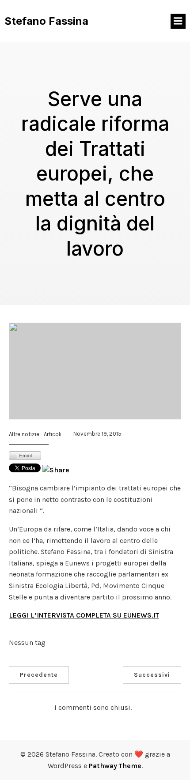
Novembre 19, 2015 (97, 433)
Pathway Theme (115, 765)
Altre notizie (24, 434)
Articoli (52, 434)
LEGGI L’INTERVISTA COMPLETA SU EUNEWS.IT (84, 615)
